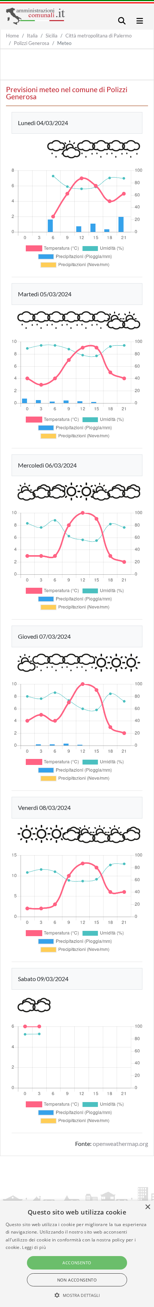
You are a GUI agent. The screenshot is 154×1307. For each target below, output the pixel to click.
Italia (32, 36)
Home (12, 36)
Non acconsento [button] (77, 1280)
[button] (77, 1295)
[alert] (77, 1254)
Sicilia (52, 36)
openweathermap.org (120, 1143)
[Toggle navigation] (121, 21)
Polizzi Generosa (31, 43)
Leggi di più (34, 1247)
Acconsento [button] (76, 1262)
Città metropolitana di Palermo (98, 36)
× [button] (147, 1207)
